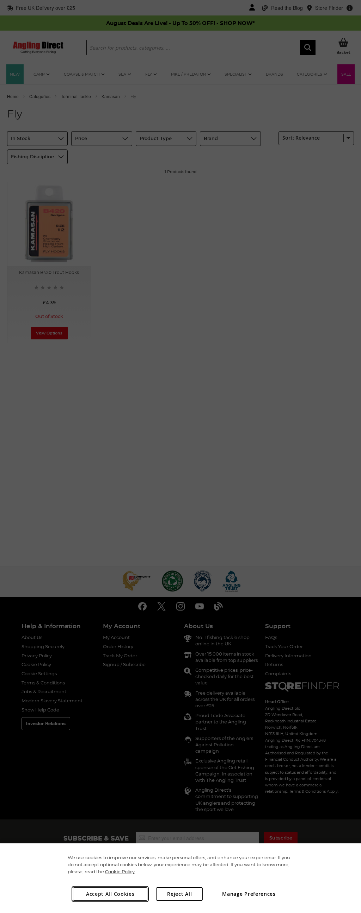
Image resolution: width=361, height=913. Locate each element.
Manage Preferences (249, 893)
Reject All (179, 893)
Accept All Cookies (110, 893)
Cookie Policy (120, 871)
